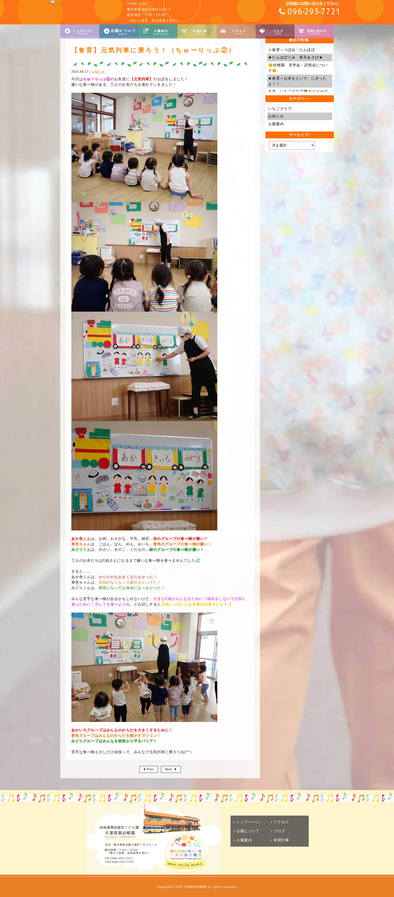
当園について (247, 831)
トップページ (247, 822)
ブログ (278, 831)
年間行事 (280, 840)
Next (168, 769)
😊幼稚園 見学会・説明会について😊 (298, 67)
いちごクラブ (280, 109)
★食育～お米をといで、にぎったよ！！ (297, 81)
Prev (150, 769)
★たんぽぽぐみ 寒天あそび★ (295, 57)
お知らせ (98, 71)
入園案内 (276, 124)
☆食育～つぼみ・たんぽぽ (291, 50)
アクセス (280, 822)
